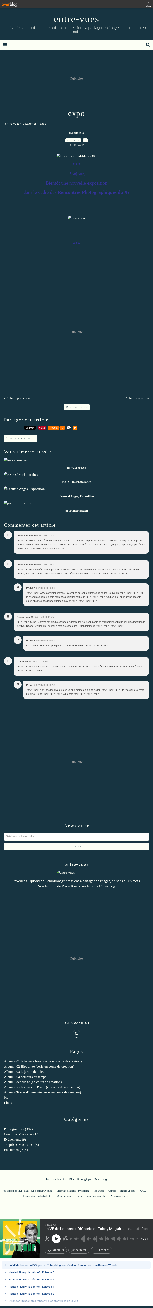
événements (76, 133)
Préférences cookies (119, 1196)
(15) (21, 1134)
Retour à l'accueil (76, 407)
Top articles (98, 1190)
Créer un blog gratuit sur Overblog (73, 1190)
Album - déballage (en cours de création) (33, 1082)
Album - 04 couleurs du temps (25, 1077)
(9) (15, 1139)
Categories (30, 123)
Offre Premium (64, 1196)
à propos (104, 1250)
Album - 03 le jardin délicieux (25, 1072)
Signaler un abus (128, 1190)
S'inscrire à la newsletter (20, 438)
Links (8, 1103)
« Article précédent (17, 398)
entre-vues (76, 18)
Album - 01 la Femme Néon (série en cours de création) (43, 1061)
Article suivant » (137, 398)
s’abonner (58, 1250)
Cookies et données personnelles (91, 1196)
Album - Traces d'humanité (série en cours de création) (42, 1092)
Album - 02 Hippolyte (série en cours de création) (39, 1066)
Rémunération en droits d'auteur (38, 1196)
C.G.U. (143, 1190)
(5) (21, 1145)
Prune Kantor (71, 886)
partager (81, 1250)
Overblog (100, 1179)
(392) (18, 1129)
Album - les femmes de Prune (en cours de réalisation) (42, 1087)
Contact (112, 1190)
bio (6, 1097)
